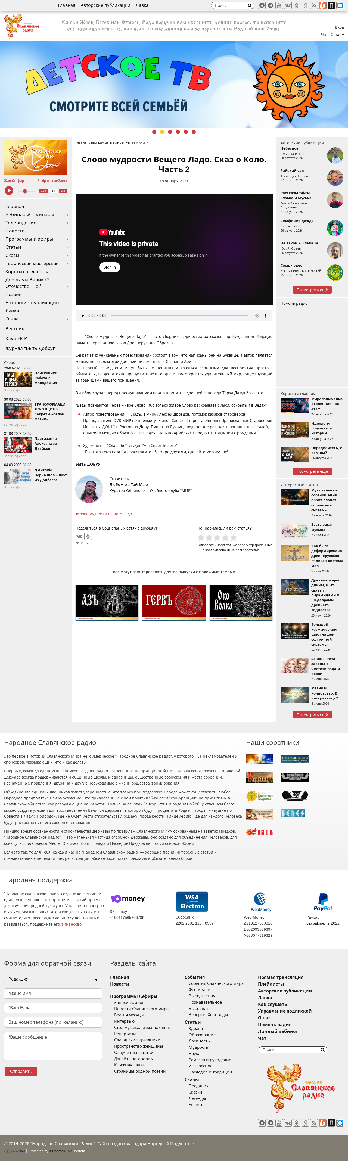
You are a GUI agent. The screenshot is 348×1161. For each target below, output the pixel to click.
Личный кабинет (278, 1031)
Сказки (195, 1092)
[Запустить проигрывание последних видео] (35, 157)
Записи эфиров (129, 1002)
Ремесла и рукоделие (210, 1060)
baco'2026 (18, 1151)
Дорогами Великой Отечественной (27, 283)
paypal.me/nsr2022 (323, 923)
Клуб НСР (16, 338)
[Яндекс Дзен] (305, 5)
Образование (202, 1035)
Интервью (124, 1021)
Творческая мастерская (32, 263)
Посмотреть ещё (312, 290)
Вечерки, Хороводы (208, 1015)
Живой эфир (14, 181)
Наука (194, 1053)
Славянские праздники (137, 1040)
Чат (324, 34)
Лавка (142, 5)
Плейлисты (271, 984)
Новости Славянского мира (141, 1009)
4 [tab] (178, 132)
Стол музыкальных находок (142, 1027)
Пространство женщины (138, 1046)
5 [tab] (186, 132)
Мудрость (198, 1047)
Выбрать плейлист (52, 181)
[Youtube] (279, 5)
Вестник (14, 328)
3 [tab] (170, 132)
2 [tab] (162, 132)
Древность (199, 1041)
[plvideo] (331, 5)
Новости (15, 231)
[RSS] (314, 5)
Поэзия (13, 294)
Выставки (198, 1008)
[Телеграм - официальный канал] (262, 5)
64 (53, 190)
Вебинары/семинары (29, 214)
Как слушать (272, 1004)
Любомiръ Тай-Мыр (129, 485)
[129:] (174, 84)
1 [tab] (154, 132)
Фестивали (199, 990)
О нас (11, 319)
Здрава (196, 1028)
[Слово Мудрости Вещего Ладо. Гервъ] (173, 603)
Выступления (202, 996)
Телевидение (20, 222)
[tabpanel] (174, 84)
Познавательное (205, 1002)
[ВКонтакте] (79, 536)
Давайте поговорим (134, 1059)
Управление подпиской (285, 1011)
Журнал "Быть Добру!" (30, 348)
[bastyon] (340, 5)
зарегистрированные (255, 545)
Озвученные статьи (134, 1052)
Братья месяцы (129, 1015)
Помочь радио (294, 303)
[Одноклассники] (88, 536)
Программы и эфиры (29, 239)
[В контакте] (288, 5)
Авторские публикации (105, 5)
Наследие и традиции (210, 1072)
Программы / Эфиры (133, 996)
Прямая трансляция (280, 977)
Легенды (197, 1098)
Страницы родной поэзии (140, 1071)
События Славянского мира (216, 983)
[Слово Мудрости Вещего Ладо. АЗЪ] (107, 603)
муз (63, 190)
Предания (199, 1086)
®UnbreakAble (60, 1151)
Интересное (200, 1066)
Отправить (21, 1071)
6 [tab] (194, 132)
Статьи (13, 247)
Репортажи (125, 1034)
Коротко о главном (27, 271)
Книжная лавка (129, 1065)
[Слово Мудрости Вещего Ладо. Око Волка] (241, 603)
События (195, 977)
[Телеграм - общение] (270, 5)
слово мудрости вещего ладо (105, 514)
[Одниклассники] (296, 5)
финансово (71, 924)
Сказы (12, 255)
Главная (66, 5)
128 (43, 190)
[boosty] (323, 5)
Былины (197, 1105)
